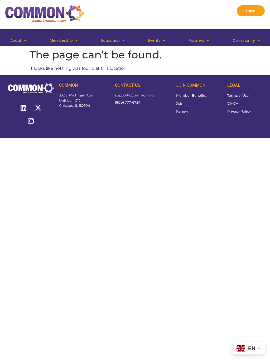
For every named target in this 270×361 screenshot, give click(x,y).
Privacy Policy (239, 111)
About (15, 40)
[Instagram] (30, 121)
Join (180, 103)
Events (154, 40)
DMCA (232, 103)
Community (244, 40)
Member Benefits (191, 95)
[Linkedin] (23, 107)
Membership (61, 40)
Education (110, 40)
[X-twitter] (38, 107)
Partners (196, 40)
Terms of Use (238, 95)
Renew (182, 111)
